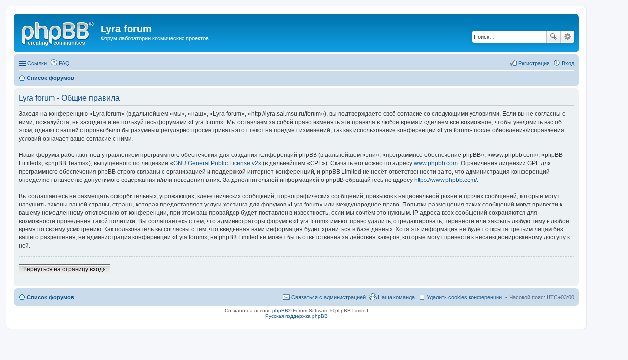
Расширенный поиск (567, 37)
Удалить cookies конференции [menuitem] (464, 297)
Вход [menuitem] (568, 63)
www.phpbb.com (436, 163)
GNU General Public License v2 (215, 163)
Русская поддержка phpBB (296, 316)
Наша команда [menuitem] (396, 297)
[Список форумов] (58, 32)
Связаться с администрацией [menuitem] (328, 297)
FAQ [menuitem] (64, 63)
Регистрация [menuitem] (534, 63)
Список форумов (50, 297)
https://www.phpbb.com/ (445, 180)
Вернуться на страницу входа (64, 269)
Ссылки (37, 63)
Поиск (553, 37)
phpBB (280, 310)
